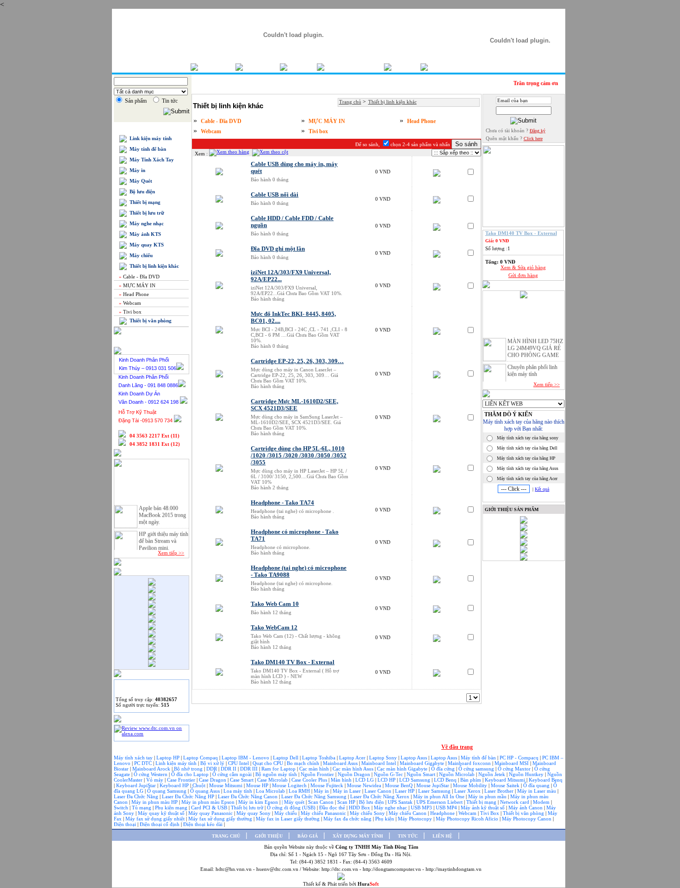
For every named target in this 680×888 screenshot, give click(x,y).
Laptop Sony (383, 757)
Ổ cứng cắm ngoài (232, 774)
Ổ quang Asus (205, 791)
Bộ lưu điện (141, 191)
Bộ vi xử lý (212, 763)
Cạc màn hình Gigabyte (403, 768)
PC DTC (143, 763)
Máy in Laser (347, 791)
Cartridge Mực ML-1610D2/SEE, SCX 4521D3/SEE (294, 405)
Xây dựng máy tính (354, 66)
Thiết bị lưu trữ (145, 213)
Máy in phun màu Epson (208, 802)
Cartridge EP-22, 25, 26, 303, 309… (297, 361)
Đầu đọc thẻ (332, 807)
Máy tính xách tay (134, 757)
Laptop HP (168, 757)
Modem (542, 802)
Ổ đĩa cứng (443, 768)
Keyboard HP (175, 785)
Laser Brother (499, 791)
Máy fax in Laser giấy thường (288, 818)
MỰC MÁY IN (136, 285)
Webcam (129, 303)
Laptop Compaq (200, 757)
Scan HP (346, 802)
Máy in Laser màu (537, 791)
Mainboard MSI (512, 763)
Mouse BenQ (399, 785)
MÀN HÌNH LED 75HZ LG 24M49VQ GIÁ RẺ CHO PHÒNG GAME (535, 344)
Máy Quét (139, 181)
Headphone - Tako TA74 (282, 503)
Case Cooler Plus (309, 780)
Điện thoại (125, 824)
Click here (533, 138)
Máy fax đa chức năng (348, 818)
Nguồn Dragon (354, 774)
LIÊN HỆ (442, 836)
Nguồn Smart (422, 774)
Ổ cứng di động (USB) (292, 807)
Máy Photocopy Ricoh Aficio (468, 818)
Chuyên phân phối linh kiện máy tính (532, 367)
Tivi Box (490, 813)
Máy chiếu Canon (408, 813)
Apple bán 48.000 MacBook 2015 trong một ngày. (162, 511)
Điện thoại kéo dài (203, 824)
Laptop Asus (414, 757)
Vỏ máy (155, 780)
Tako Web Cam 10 (275, 604)
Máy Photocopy (415, 818)
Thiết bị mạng (144, 202)
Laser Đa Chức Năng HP (189, 796)
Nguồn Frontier (318, 774)
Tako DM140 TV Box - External (292, 662)
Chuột (199, 785)
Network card (515, 802)
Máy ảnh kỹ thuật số (483, 807)
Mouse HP (258, 785)
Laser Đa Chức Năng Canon (248, 796)
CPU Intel (239, 763)
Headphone (443, 813)
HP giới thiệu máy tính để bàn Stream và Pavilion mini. (163, 537)
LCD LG (365, 780)
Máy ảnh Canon (526, 807)
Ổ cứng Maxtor (515, 768)
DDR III (249, 768)
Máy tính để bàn (146, 149)
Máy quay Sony (254, 813)
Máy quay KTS (145, 244)
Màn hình (342, 780)
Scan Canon (321, 802)
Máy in (136, 170)
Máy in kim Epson (258, 802)
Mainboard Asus (341, 763)
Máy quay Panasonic (211, 813)
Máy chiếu (140, 255)
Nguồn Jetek (492, 774)
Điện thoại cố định (160, 824)
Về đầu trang (457, 747)
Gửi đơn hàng (523, 275)
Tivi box (129, 311)
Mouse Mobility (470, 785)
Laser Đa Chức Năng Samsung (314, 796)
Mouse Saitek (506, 785)
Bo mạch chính (304, 763)
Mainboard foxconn (470, 763)
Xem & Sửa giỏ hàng (523, 267)
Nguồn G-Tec (389, 774)
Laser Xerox (467, 791)
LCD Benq (445, 780)
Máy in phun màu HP (155, 802)
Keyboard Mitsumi (505, 780)
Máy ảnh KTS (144, 234)
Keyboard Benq (546, 780)
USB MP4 (447, 807)
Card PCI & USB (210, 807)
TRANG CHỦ (226, 836)
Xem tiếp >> (171, 552)
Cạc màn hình (314, 768)
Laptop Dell (286, 757)
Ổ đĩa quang (537, 785)
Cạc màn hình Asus (354, 768)
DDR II (228, 768)
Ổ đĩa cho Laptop (190, 774)
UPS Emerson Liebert (439, 802)
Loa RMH (300, 791)
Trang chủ (217, 66)
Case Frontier (182, 780)
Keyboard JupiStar (136, 785)
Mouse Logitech (290, 785)
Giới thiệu (261, 66)
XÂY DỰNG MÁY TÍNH (358, 836)
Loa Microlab (271, 791)
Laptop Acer (353, 757)
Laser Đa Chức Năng (137, 796)
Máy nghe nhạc (145, 223)
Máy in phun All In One (439, 796)
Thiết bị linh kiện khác (153, 266)
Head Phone (133, 294)
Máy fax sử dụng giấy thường (220, 818)
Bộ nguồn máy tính (276, 774)
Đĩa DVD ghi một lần (278, 249)
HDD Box (360, 807)
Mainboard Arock (152, 768)
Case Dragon (213, 780)
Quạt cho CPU (268, 763)
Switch (122, 807)
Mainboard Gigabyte (422, 763)
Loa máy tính (238, 791)
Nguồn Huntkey (527, 774)
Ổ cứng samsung (476, 768)
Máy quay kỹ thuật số (162, 813)
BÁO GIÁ (307, 836)
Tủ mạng (142, 807)
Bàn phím (471, 780)
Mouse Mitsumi (226, 785)
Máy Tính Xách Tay (150, 159)
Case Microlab (272, 780)
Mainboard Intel (379, 763)
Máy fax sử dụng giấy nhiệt (155, 818)
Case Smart (242, 780)
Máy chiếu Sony (368, 813)
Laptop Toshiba (319, 757)
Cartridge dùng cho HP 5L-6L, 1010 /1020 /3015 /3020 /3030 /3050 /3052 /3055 (298, 455)
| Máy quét (294, 802)
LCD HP (387, 780)
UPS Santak (401, 802)
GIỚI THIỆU (269, 836)
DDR (212, 768)
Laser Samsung (435, 791)
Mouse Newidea (365, 785)
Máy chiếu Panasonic (324, 813)
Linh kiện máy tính (176, 763)
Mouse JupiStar (433, 785)
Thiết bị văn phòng (149, 320)
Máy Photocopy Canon (527, 818)
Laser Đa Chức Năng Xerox (380, 796)
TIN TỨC (408, 836)
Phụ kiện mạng (171, 807)
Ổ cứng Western (151, 774)
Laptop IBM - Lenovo (246, 757)
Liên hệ (442, 66)
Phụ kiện (385, 818)
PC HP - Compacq (520, 757)
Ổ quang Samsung (167, 791)
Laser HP (405, 791)
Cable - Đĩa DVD (138, 276)
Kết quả (542, 489)
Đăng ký (537, 130)
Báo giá (302, 66)
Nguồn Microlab (457, 774)
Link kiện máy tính (149, 138)
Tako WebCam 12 (274, 627)
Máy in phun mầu (488, 796)
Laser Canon (378, 791)
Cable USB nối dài (274, 194)
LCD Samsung (415, 780)
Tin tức (406, 66)
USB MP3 (421, 807)
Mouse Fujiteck (327, 785)
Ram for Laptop (279, 768)
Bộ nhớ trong (189, 768)
